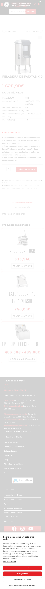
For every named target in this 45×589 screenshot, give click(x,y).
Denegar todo (22, 574)
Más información (9, 562)
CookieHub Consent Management (26, 585)
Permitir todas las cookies (22, 568)
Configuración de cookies (22, 579)
